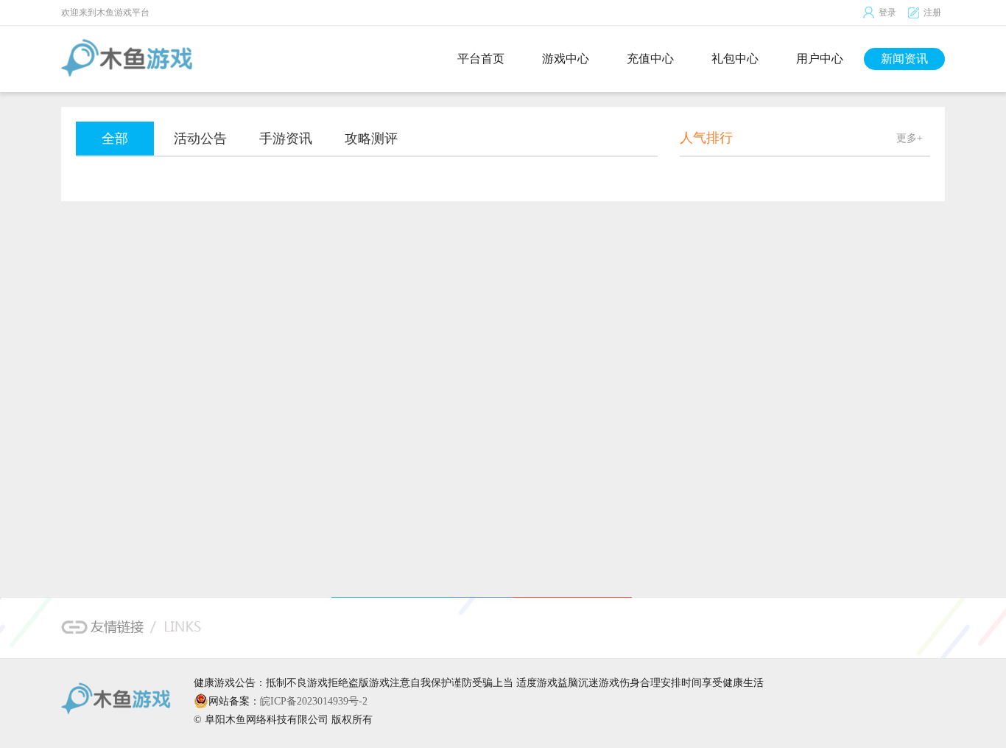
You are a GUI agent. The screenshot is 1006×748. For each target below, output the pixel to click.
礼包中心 (735, 58)
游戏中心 (565, 58)
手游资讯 (285, 138)
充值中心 (650, 58)
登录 (887, 12)
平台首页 (480, 58)
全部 (115, 138)
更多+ (909, 138)
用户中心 (819, 58)
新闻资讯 (904, 58)
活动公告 (200, 138)
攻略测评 (371, 138)
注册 (932, 12)
